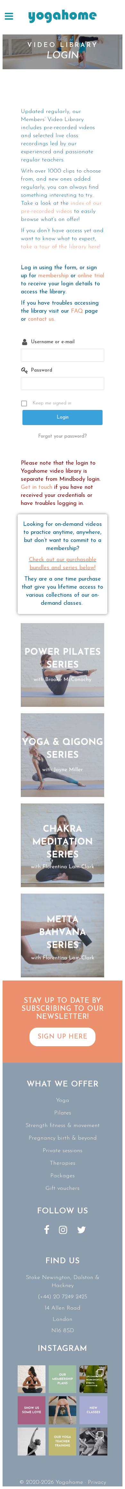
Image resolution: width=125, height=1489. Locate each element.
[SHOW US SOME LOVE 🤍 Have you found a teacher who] (32, 1410)
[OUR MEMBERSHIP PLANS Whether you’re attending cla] (63, 1379)
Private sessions (62, 1151)
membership (53, 276)
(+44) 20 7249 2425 (62, 1297)
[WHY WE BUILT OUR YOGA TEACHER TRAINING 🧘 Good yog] (63, 1441)
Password (41, 370)
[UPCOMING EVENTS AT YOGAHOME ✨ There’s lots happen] (93, 1379)
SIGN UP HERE (63, 1037)
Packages (62, 1176)
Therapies (62, 1163)
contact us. (41, 319)
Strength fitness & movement (62, 1126)
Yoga (62, 1101)
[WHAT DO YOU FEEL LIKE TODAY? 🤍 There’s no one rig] (63, 1410)
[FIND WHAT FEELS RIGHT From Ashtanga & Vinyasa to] (32, 1441)
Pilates (62, 1113)
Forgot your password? (62, 436)
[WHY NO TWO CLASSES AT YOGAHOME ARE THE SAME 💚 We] (93, 1441)
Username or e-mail (53, 342)
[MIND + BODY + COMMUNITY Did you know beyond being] (32, 1379)
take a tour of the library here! (60, 247)
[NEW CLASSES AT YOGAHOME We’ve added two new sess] (93, 1410)
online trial (91, 276)
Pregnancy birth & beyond (63, 1138)
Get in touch (36, 487)
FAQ (77, 311)
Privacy (97, 1482)
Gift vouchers (62, 1188)
